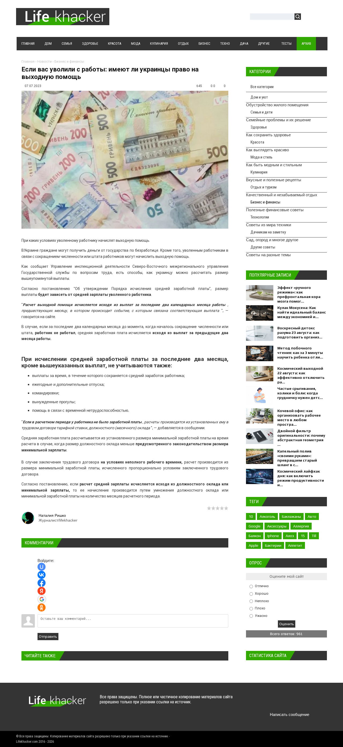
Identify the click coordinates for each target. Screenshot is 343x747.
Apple (253, 545)
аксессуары (276, 526)
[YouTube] (290, 702)
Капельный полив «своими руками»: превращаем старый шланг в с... (297, 458)
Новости (44, 61)
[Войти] (308, 17)
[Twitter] (269, 702)
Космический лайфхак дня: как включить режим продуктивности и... (300, 478)
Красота (257, 142)
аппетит (295, 545)
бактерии (273, 545)
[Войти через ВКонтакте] (42, 575)
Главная (28, 61)
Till (314, 536)
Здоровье (259, 127)
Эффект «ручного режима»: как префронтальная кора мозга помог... (298, 294)
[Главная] (62, 22)
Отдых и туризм (264, 187)
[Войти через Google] (42, 599)
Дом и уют (259, 97)
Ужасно (261, 615)
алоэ (290, 536)
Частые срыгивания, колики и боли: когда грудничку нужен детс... (300, 393)
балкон (255, 536)
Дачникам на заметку (268, 232)
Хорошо (262, 593)
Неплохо (262, 601)
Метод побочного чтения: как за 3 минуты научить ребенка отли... (300, 352)
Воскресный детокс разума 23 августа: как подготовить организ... (299, 332)
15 (303, 536)
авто (312, 516)
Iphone (273, 536)
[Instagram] (300, 702)
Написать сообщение (289, 714)
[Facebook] (280, 702)
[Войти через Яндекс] (42, 591)
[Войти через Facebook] (42, 583)
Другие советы (263, 247)
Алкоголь (267, 516)
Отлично (262, 586)
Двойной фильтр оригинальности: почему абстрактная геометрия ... (301, 438)
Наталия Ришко (52, 515)
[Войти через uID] (42, 567)
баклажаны (291, 516)
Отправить (48, 636)
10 (251, 516)
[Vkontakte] (259, 702)
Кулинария (259, 172)
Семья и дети (262, 112)
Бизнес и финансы (69, 61)
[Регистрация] (320, 17)
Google (254, 526)
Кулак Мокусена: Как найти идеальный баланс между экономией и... (301, 312)
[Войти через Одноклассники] (42, 607)
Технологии (260, 217)
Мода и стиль (262, 157)
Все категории (262, 86)
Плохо (260, 608)
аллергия (301, 526)
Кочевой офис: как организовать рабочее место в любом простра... (299, 418)
